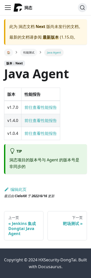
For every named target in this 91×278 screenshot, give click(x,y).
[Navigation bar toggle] (8, 7)
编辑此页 (18, 189)
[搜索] (82, 7)
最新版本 (51, 37)
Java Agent (54, 52)
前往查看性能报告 (41, 107)
